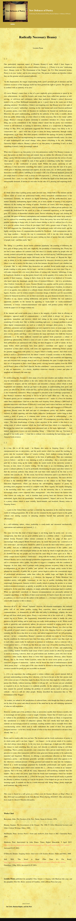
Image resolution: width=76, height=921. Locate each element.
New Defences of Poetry (41, 10)
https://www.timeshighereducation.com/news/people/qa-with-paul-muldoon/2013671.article (37, 845)
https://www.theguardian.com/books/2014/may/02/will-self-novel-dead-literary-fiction (34, 862)
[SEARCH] (5, 24)
